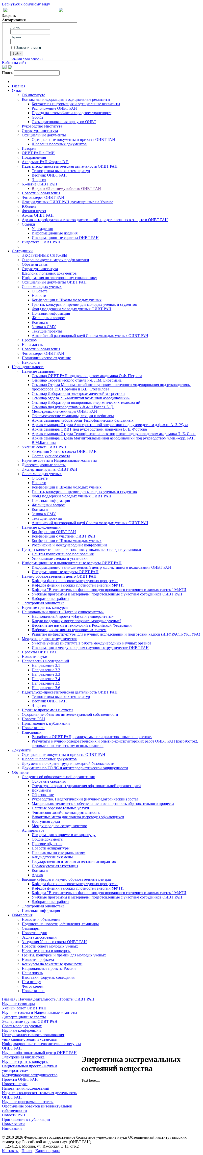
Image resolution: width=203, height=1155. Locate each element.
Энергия (39, 180)
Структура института (40, 130)
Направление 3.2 (46, 670)
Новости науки (34, 656)
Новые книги (33, 728)
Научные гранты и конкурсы (46, 951)
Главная (18, 86)
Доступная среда (46, 821)
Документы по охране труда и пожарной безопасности (68, 763)
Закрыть (9, 15)
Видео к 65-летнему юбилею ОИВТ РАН (66, 188)
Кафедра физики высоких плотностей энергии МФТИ (78, 585)
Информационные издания (54, 233)
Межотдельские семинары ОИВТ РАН (64, 411)
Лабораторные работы (50, 598)
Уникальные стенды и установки (60, 558)
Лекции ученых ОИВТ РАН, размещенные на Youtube (67, 202)
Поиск (27, 1151)
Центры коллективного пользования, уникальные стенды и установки (81, 549)
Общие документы (47, 839)
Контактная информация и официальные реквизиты (66, 99)
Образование (43, 795)
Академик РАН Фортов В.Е (45, 162)
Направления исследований (45, 661)
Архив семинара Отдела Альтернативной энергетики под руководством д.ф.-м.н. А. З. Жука (110, 425)
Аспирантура (33, 830)
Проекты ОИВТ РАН (40, 652)
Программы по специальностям (58, 852)
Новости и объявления (41, 193)
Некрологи (31, 362)
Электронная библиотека (43, 603)
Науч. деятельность (28, 367)
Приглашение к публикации (46, 723)
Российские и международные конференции (69, 545)
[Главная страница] (61, 10)
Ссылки (28, 224)
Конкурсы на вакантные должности (52, 964)
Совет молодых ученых (42, 286)
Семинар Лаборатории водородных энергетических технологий (86, 402)
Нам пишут (31, 982)
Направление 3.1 (46, 665)
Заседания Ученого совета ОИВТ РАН (64, 451)
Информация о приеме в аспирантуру (64, 835)
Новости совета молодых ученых (50, 946)
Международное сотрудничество (49, 639)
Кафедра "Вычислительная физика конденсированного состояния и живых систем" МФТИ (109, 590)
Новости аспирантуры (51, 848)
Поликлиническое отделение (46, 358)
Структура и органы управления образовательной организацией (86, 786)
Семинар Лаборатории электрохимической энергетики (78, 393)
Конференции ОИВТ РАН (54, 532)
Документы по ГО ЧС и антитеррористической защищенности (75, 768)
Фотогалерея (32, 986)
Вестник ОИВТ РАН (49, 175)
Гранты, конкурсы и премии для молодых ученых (64, 955)
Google (37, 117)
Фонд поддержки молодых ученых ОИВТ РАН (71, 309)
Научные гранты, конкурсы (45, 607)
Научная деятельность (36, 999)
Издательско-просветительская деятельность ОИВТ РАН (70, 166)
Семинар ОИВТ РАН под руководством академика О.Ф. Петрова (87, 376)
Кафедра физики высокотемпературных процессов (75, 581)
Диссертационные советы (44, 465)
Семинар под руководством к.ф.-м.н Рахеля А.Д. (73, 407)
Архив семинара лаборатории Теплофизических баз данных (82, 420)
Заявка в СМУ (44, 327)
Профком (29, 340)
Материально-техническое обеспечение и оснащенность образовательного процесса (103, 803)
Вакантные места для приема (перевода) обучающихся (78, 817)
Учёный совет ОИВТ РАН (44, 447)
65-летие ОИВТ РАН (39, 184)
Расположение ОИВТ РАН (54, 108)
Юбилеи (29, 206)
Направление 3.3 (46, 674)
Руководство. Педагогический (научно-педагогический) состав (85, 799)
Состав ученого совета (51, 456)
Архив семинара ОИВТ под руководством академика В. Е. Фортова (89, 429)
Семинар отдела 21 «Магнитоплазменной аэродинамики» (81, 398)
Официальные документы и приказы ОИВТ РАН (73, 139)
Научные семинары (38, 371)
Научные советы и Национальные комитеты (59, 460)
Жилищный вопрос (48, 318)
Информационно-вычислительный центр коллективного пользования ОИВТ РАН (101, 567)
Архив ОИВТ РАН (38, 215)
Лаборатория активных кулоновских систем (69, 630)
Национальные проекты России (49, 968)
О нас (17, 90)
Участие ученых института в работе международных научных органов (92, 643)
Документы (21, 750)
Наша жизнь (32, 344)
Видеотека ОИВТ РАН (41, 242)
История (29, 148)
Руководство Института (42, 126)
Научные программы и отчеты (47, 710)
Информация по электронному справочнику (59, 278)
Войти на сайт (14, 62)
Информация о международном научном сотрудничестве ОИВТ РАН (90, 647)
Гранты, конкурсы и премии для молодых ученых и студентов (84, 304)
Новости (39, 295)
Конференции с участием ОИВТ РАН (63, 536)
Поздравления (34, 157)
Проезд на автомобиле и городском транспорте (71, 113)
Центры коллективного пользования (63, 554)
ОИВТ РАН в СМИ (38, 153)
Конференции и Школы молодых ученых (67, 300)
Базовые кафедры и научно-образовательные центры (66, 879)
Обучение (20, 772)
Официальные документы (44, 135)
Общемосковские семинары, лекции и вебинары (73, 416)
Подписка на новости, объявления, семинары (60, 924)
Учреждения (42, 229)
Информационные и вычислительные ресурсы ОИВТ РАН (72, 563)
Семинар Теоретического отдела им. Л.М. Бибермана (77, 380)
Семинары (31, 928)
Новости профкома (38, 959)
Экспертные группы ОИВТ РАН (49, 469)
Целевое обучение (47, 844)
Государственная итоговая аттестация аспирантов (74, 861)
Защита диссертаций (39, 937)
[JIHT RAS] (10, 68)
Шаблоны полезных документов (59, 144)
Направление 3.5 (46, 683)
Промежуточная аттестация (55, 866)
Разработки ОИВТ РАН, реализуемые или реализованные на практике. (92, 737)
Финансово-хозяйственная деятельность (66, 812)
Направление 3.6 (46, 688)
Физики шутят (34, 211)
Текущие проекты (47, 331)
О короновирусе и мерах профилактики (55, 260)
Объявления (22, 915)
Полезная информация (51, 313)
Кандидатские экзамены (52, 857)
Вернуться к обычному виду (26, 4)
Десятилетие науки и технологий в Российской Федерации (82, 625)
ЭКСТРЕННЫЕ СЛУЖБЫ (44, 255)
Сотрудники (22, 251)
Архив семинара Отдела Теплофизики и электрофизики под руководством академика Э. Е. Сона (114, 434)
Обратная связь (35, 264)
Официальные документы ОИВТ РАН (54, 282)
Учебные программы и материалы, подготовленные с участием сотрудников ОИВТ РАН (107, 594)
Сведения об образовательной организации (58, 777)
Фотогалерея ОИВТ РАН (43, 197)
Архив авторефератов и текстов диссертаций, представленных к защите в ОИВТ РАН (95, 220)
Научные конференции (41, 527)
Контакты (40, 322)
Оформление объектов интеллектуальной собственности (70, 714)
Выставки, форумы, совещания (48, 977)
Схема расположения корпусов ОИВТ (64, 122)
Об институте (33, 95)
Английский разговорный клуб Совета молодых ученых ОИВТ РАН (90, 336)
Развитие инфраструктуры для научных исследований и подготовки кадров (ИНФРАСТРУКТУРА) (116, 634)
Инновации (32, 732)
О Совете (40, 291)
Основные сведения (49, 781)
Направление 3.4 (46, 679)
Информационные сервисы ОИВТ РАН (65, 237)
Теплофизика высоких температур (61, 171)
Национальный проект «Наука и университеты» (63, 612)
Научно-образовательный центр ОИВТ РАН (59, 576)
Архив (37, 875)
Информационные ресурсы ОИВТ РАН (65, 572)
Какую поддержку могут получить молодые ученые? (76, 621)
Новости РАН (33, 719)
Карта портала (47, 1151)
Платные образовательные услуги (60, 808)
